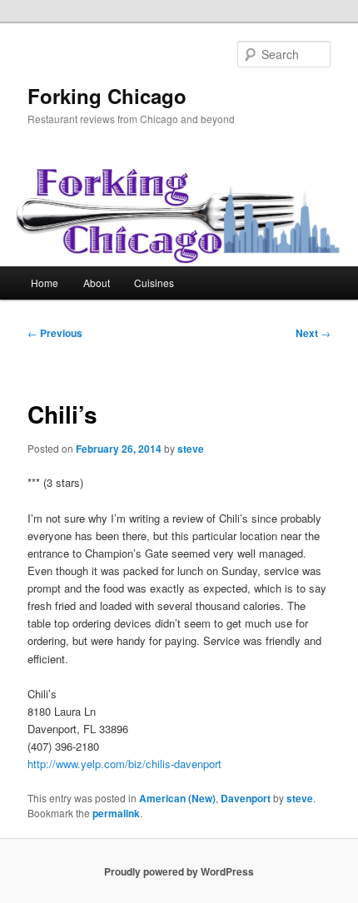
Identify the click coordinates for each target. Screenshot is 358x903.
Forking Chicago (106, 96)
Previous (54, 332)
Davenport (246, 798)
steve (190, 448)
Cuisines (154, 282)
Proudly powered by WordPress (179, 871)
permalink (116, 813)
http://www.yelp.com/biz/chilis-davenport (124, 764)
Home (44, 282)
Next (313, 332)
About (96, 282)
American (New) (177, 798)
